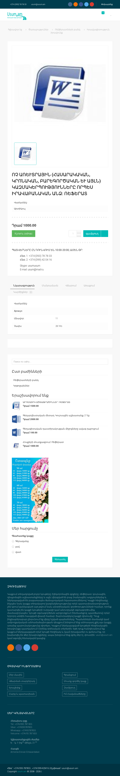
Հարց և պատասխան (22, 694)
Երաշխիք (14, 687)
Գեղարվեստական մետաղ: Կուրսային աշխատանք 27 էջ (56, 415)
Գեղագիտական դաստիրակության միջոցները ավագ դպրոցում (61, 428)
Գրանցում (70, 675)
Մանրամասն (49, 285)
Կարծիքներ (22, 292)
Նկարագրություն (24, 285)
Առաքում (89, 285)
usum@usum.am (38, 4)
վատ (18, 552)
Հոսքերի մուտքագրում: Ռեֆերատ (43, 442)
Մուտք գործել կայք (75, 681)
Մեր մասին (15, 675)
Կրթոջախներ (21, 385)
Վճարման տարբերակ (22, 681)
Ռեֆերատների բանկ (26, 380)
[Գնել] (23, 233)
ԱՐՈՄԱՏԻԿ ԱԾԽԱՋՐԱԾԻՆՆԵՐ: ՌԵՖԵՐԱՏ (46, 402)
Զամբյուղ (69, 687)
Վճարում (70, 285)
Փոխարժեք (107, 4)
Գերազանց (22, 541)
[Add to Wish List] (104, 233)
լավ (17, 546)
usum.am (21, 771)
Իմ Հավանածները (75, 694)
